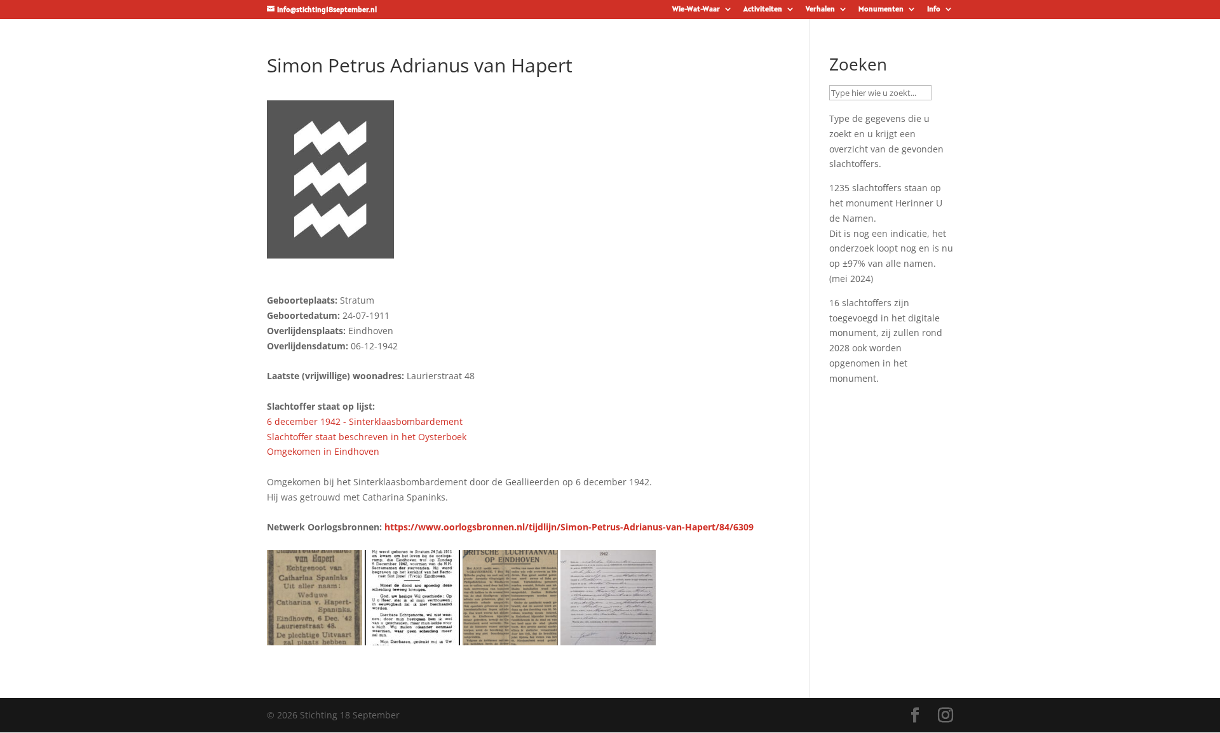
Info (933, 9)
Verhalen (820, 9)
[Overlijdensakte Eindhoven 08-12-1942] (608, 637)
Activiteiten (762, 9)
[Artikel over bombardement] (510, 637)
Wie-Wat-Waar (696, 9)
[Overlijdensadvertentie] (314, 637)
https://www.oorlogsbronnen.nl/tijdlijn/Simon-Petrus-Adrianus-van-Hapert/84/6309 (569, 527)
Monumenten (881, 9)
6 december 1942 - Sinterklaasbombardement (365, 421)
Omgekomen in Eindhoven (323, 451)
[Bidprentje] (412, 637)
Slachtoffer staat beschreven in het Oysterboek (366, 437)
